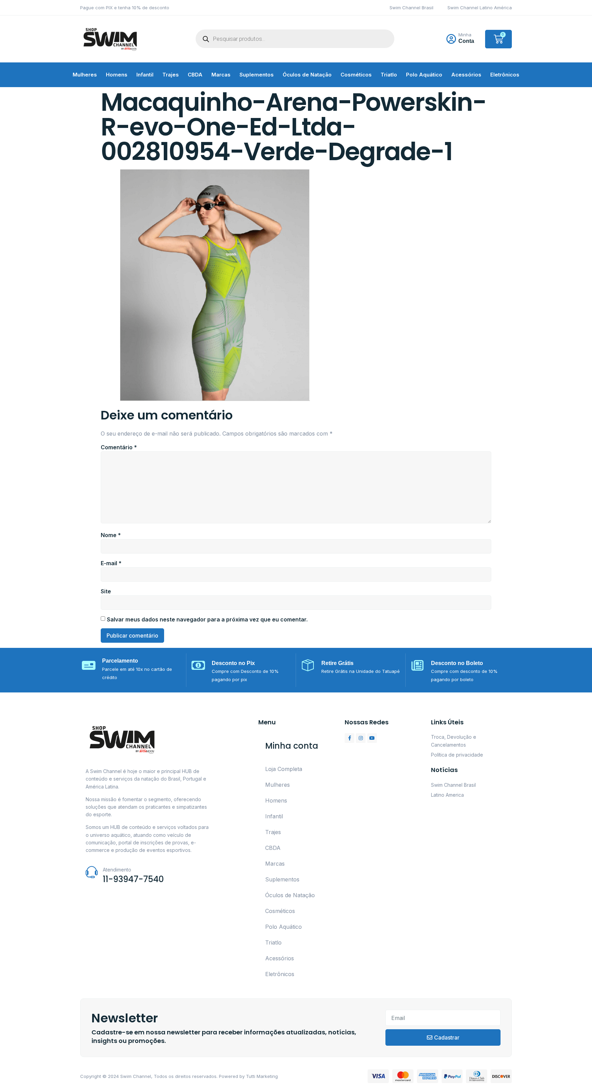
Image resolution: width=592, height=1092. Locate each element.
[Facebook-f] (349, 738)
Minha (464, 34)
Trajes (170, 74)
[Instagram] (361, 738)
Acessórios (466, 74)
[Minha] (451, 39)
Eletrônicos (504, 74)
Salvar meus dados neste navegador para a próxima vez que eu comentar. (207, 619)
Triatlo (389, 74)
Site (106, 591)
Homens (116, 74)
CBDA (195, 74)
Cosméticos (356, 74)
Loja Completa (283, 768)
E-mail (111, 563)
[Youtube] (372, 738)
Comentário (119, 447)
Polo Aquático (424, 74)
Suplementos (256, 74)
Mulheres (85, 74)
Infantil (144, 74)
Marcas (221, 74)
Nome (111, 535)
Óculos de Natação (307, 74)
